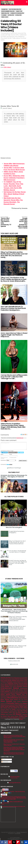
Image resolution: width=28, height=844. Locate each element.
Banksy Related (11, 679)
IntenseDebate (9, 464)
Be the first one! (20, 437)
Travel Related (4, 712)
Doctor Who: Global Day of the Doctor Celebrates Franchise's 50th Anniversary (14, 178)
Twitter (10, 712)
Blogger (21, 719)
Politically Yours (12, 703)
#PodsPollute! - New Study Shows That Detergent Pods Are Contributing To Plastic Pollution (14, 611)
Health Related (23, 693)
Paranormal (24, 701)
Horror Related (16, 694)
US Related (18, 15)
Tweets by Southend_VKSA (14, 660)
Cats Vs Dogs (4, 683)
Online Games (17, 701)
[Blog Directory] (8, 793)
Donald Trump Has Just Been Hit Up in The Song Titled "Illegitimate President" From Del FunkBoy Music (18, 562)
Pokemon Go (3, 703)
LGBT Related (4, 697)
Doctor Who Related (15, 9)
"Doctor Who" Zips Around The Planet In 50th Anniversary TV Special (6, 221)
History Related (5, 694)
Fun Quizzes (12, 691)
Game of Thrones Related (21, 691)
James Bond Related (22, 696)
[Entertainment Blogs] (14, 776)
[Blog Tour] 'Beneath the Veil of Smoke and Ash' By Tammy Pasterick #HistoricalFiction (17, 542)
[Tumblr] (22, 842)
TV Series (3, 15)
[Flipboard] (18, 842)
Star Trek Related (12, 707)
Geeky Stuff (3, 693)
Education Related (22, 686)
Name (2, 454)
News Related (5, 13)
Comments (5, 761)
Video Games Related (12, 716)
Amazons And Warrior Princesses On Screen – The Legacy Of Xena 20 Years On (14, 476)
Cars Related (24, 682)
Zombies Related (21, 717)
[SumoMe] (26, 842)
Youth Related (13, 718)
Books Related (12, 680)
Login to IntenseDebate (4, 452)
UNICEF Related (9, 714)
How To (24, 694)
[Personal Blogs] (5, 802)
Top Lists (20, 711)
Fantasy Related (23, 690)
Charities (16, 683)
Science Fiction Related (17, 13)
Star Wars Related (22, 707)
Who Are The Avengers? (14, 527)
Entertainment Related (7, 11)
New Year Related (23, 699)
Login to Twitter (21, 452)
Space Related (19, 706)
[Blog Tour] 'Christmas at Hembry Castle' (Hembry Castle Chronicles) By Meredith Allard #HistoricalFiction (18, 618)
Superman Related (5, 709)
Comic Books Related (7, 685)
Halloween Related (14, 693)
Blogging (25, 679)
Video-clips (4, 17)
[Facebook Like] (6, 842)
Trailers (25, 711)
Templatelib (17, 833)
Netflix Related (14, 699)
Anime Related (14, 677)
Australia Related (4, 679)
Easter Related (13, 686)
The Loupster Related (12, 710)
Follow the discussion (26, 434)
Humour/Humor (5, 696)
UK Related (11, 15)
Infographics (13, 696)
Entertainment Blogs (14, 777)
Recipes (21, 703)
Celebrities (4, 9)
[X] (14, 842)
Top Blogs (2, 804)
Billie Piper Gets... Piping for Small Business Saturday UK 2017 (17, 646)
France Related (5, 691)
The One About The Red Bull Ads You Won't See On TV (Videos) (17, 551)
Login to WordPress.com (13, 452)
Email (10, 454)
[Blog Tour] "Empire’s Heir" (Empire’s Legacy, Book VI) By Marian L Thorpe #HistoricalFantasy (14, 741)
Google (8, 693)
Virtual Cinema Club (5, 717)
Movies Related (23, 698)
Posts (3, 759)
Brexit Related (20, 680)
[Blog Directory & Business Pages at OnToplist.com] (13, 806)
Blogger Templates (21, 832)
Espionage (8, 690)
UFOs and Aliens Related (19, 712)
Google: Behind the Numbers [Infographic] (16, 532)
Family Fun (19, 11)
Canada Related (17, 682)
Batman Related (19, 679)
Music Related (5, 699)
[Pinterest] (10, 842)
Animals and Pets (5, 677)
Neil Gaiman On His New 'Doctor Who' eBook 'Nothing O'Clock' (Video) (15, 194)
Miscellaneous (12, 698)
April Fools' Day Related (22, 677)
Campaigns (9, 682)
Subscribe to (3, 460)
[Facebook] (2, 842)
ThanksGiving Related (20, 709)
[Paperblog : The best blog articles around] (14, 771)
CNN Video (7, 67)
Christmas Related (22, 683)
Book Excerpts (4, 680)
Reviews (7, 705)
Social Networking (10, 706)
